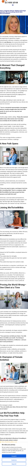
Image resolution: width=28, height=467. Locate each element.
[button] (13, 5)
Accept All (14, 456)
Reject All (14, 464)
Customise (14, 460)
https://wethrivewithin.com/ (9, 442)
